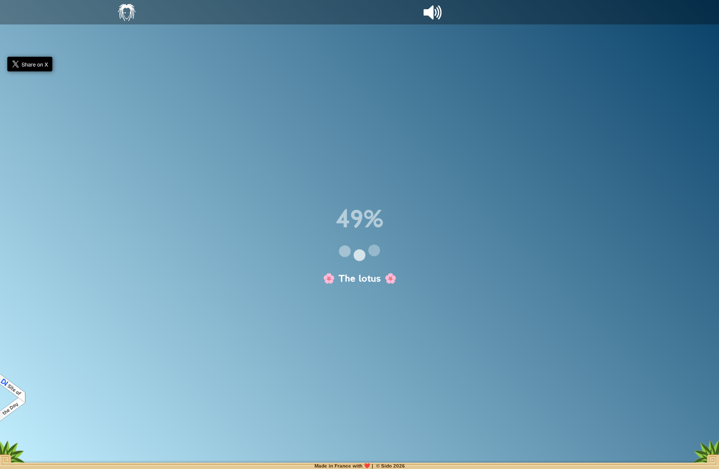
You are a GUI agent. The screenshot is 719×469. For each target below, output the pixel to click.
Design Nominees (13, 397)
